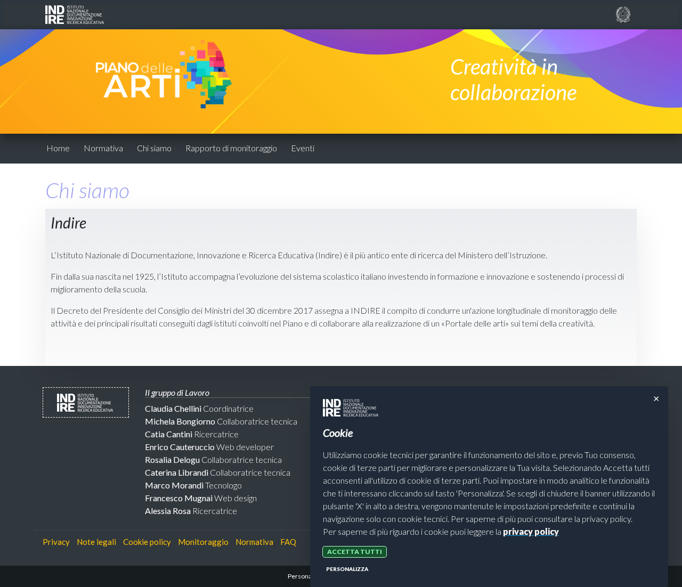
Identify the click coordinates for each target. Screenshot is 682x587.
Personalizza (347, 569)
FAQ (288, 542)
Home (58, 148)
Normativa (103, 148)
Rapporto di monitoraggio (231, 148)
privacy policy (531, 531)
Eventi (302, 148)
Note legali (96, 542)
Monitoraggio (203, 542)
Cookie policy (147, 542)
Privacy (56, 542)
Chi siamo (154, 148)
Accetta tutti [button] (354, 552)
